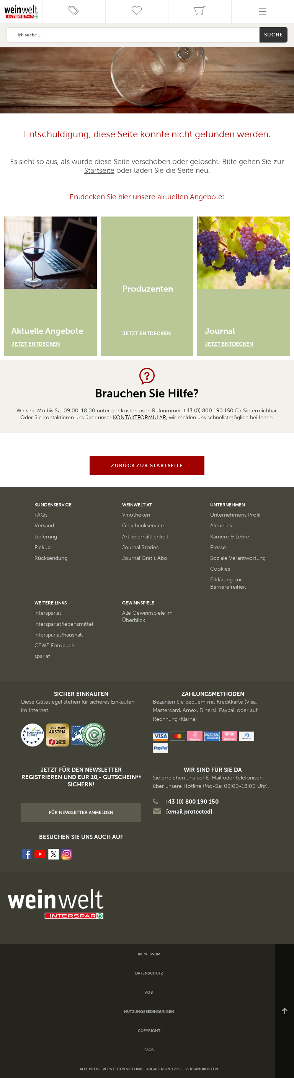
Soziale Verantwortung (238, 558)
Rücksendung (50, 558)
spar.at (42, 656)
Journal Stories (140, 547)
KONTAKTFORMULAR (139, 417)
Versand (44, 525)
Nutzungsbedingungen (149, 1011)
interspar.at (47, 613)
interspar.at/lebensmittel (63, 624)
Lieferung (45, 537)
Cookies (220, 569)
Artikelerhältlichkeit (145, 537)
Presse (218, 547)
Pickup (42, 547)
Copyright (149, 1031)
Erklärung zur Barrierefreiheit (228, 583)
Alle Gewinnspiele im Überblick (147, 616)
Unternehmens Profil (235, 515)
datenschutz (149, 973)
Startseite (99, 170)
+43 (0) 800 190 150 (208, 410)
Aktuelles (221, 525)
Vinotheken (136, 515)
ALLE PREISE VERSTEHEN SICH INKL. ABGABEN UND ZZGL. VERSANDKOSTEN (149, 1069)
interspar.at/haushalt (58, 635)
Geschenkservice (143, 525)
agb (149, 992)
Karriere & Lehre (229, 537)
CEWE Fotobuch (54, 645)
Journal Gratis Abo (144, 558)
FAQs (40, 515)
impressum (149, 954)
